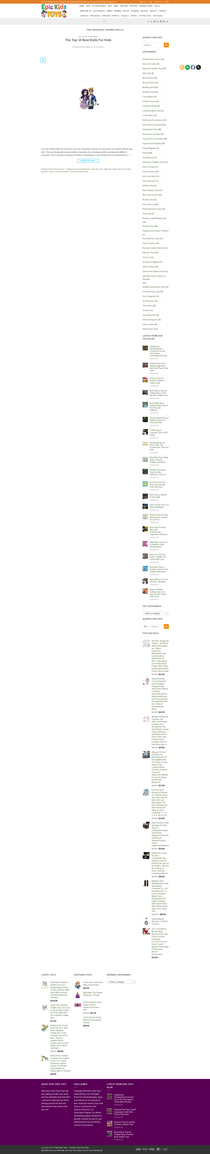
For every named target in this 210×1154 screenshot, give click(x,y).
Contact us (158, 2)
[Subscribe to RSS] (158, 21)
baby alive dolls (97, 169)
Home (81, 6)
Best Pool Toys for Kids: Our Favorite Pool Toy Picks (157, 484)
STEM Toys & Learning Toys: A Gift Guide (158, 432)
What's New (148, 329)
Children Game (149, 101)
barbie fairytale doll (119, 169)
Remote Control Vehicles (153, 248)
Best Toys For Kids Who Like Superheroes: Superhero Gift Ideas (158, 530)
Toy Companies (149, 296)
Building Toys (148, 92)
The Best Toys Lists (151, 292)
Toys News (147, 306)
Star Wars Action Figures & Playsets (154, 277)
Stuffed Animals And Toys (153, 287)
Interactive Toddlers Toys (153, 162)
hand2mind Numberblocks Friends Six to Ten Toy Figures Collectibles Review (158, 351)
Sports (133, 16)
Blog (150, 2)
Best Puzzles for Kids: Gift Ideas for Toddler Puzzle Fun (159, 517)
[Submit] (166, 45)
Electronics (99, 11)
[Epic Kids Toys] (58, 11)
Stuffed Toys (145, 16)
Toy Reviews (148, 301)
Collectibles (148, 115)
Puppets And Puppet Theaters (155, 231)
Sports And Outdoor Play (153, 271)
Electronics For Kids (151, 134)
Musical (144, 11)
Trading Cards (146, 6)
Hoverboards (148, 158)
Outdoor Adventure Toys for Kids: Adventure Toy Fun (158, 472)
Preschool (95, 16)
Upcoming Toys (149, 315)
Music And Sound (150, 195)
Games (110, 11)
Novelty (154, 11)
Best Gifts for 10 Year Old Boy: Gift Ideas (159, 580)
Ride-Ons (124, 6)
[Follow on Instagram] (151, 21)
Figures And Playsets (152, 143)
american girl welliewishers (81, 169)
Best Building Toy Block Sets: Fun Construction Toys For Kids (159, 446)
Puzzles (125, 16)
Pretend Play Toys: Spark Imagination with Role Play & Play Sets (159, 367)
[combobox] (156, 613)
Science (146, 257)
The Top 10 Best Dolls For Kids (88, 40)
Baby (116, 6)
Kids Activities (149, 172)
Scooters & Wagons (151, 262)
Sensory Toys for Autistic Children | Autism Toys (157, 380)
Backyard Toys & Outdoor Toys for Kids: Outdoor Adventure (159, 569)
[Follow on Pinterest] (154, 21)
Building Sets (148, 87)
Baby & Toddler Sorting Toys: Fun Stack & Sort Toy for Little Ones (158, 593)
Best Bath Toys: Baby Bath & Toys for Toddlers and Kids (159, 459)
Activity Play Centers (151, 59)
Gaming (146, 153)
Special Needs (149, 267)
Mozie (101, 47)
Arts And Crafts (149, 64)
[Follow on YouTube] (164, 21)
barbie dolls (108, 169)
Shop (167, 2)
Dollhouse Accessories (152, 120)
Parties (162, 11)
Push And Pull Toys (151, 239)
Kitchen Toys (148, 186)
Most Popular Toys (150, 190)
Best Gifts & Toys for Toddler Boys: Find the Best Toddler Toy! (159, 393)
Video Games (148, 324)
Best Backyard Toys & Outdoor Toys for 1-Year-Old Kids (159, 420)
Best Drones (148, 78)
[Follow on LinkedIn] (161, 21)
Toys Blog (157, 16)
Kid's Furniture (149, 167)
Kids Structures (149, 181)
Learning (135, 11)
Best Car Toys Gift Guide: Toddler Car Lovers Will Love (158, 557)
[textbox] (155, 613)
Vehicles (84, 16)
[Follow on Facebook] (148, 21)
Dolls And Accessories (88, 36)
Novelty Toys (148, 200)
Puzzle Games (149, 243)
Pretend (106, 16)
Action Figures (99, 6)
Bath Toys (147, 73)
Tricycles (146, 310)
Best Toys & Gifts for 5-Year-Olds (158, 496)
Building (134, 6)
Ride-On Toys (148, 253)
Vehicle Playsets (150, 320)
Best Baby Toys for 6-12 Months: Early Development (159, 544)
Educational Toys (150, 129)
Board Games (148, 83)
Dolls (157, 6)
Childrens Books (150, 106)
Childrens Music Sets (152, 111)
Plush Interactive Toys (152, 209)
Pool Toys (147, 214)
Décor (126, 11)
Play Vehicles (148, 204)
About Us (143, 2)
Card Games (148, 97)
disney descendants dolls (79, 171)
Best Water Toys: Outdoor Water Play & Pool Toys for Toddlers (159, 406)
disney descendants (62, 171)
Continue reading (88, 161)
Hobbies (118, 11)
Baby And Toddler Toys (152, 69)
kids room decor (149, 176)
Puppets (115, 16)
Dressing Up (86, 11)
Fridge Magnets (149, 148)
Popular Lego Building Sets (154, 218)
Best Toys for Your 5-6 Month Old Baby (159, 506)
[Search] (105, 22)
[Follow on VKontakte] (167, 21)
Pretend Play (148, 226)
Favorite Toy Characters (153, 139)
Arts (110, 6)
